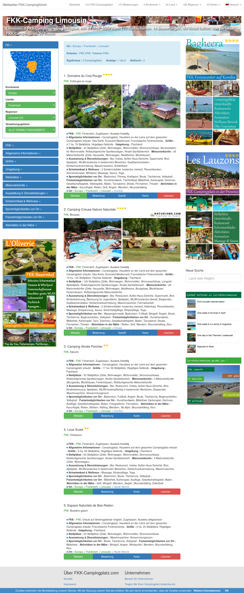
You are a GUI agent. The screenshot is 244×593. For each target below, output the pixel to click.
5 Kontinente (151, 4)
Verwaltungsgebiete (18, 124)
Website (75, 195)
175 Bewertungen (128, 4)
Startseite (74, 4)
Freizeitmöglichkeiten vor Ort (24, 217)
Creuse (118, 328)
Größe (10, 161)
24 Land (171, 4)
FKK (9, 145)
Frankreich (90, 46)
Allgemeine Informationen (22, 153)
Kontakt (68, 578)
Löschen (168, 195)
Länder (10, 99)
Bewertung (99, 195)
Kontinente (12, 87)
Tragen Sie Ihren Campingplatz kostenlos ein (150, 584)
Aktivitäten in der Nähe (20, 225)
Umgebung (13, 169)
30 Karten (212, 4)
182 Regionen (191, 4)
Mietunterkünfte (16, 185)
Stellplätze (13, 177)
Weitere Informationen (207, 590)
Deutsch (234, 4)
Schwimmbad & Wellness (22, 201)
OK (227, 590)
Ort (8, 45)
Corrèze (118, 191)
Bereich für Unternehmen (139, 578)
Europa (77, 46)
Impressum (70, 584)
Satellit (122, 195)
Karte (145, 195)
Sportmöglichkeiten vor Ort (23, 209)
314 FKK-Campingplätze (99, 4)
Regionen (11, 111)
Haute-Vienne (121, 487)
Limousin (104, 46)
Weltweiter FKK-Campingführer (25, 4)
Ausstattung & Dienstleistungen (26, 193)
